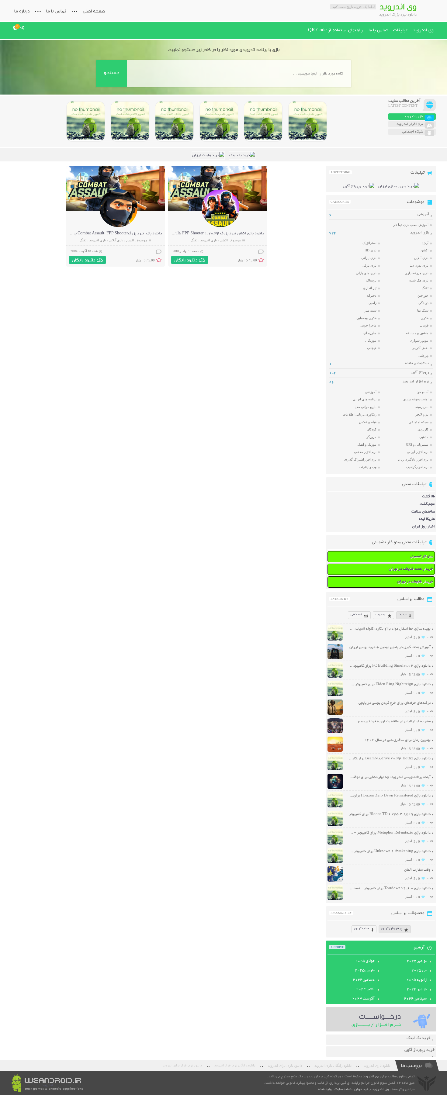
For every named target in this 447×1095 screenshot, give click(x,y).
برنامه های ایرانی (364, 399)
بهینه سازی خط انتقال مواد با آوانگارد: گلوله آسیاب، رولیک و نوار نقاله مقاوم (389, 629)
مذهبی (423, 437)
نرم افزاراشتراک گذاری (360, 459)
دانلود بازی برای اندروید (285, 1065)
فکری (424, 318)
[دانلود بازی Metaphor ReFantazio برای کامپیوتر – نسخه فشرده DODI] (85, 121)
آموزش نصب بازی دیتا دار (410, 224)
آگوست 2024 (363, 999)
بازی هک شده (418, 280)
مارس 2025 (365, 971)
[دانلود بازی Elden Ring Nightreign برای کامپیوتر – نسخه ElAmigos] (263, 121)
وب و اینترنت (367, 467)
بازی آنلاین (116, 240)
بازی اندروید (208, 240)
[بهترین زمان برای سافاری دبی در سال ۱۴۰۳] (335, 751)
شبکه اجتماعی (418, 422)
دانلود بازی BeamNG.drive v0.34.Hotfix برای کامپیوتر (389, 759)
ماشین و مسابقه (417, 333)
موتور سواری (419, 340)
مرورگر (371, 437)
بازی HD (370, 250)
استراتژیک (369, 243)
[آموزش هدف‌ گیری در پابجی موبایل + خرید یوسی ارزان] (335, 658)
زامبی (372, 303)
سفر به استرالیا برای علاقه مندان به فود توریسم (394, 722)
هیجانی (371, 348)
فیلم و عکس (367, 422)
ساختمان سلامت (423, 512)
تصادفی (356, 615)
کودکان (371, 429)
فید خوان (361, 1089)
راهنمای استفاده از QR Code (335, 30)
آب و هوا (422, 392)
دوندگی (423, 303)
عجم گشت (427, 504)
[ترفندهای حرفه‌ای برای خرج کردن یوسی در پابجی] (335, 714)
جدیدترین (361, 929)
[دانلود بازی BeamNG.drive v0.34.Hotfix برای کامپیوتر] (219, 121)
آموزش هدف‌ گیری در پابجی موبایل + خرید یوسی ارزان (390, 647)
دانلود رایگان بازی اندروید (333, 1065)
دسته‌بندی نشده (417, 363)
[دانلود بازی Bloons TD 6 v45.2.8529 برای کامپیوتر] (130, 121)
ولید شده (325, 1089)
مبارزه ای (369, 333)
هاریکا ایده (427, 519)
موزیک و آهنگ (366, 444)
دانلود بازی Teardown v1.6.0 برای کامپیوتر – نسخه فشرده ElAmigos (389, 888)
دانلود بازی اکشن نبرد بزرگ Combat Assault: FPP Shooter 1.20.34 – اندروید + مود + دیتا (190, 234)
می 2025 (419, 971)
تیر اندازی (369, 288)
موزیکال (370, 340)
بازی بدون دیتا (419, 265)
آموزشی (423, 214)
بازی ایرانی (368, 258)
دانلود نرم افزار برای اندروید (182, 1065)
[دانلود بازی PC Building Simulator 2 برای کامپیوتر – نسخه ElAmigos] (307, 121)
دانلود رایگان (185, 260)
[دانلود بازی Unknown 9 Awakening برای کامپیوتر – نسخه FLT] (335, 862)
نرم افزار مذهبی (365, 452)
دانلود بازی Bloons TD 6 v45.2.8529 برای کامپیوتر (390, 814)
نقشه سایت (343, 1089)
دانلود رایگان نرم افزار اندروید (234, 1065)
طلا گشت (428, 497)
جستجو (111, 72)
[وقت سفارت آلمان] (335, 881)
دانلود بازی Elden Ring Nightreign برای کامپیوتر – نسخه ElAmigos (389, 684)
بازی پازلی (369, 265)
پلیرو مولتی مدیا (365, 407)
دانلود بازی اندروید (377, 1065)
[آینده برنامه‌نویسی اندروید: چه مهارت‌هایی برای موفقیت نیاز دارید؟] (335, 788)
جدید (403, 615)
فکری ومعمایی (366, 318)
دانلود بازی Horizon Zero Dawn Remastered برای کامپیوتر (389, 796)
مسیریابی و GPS (417, 444)
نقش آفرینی (420, 348)
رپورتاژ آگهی (420, 373)
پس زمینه (421, 407)
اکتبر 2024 (365, 989)
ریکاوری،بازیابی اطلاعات (359, 414)
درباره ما (21, 11)
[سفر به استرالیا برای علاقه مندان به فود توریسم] (335, 732)
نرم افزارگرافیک (417, 467)
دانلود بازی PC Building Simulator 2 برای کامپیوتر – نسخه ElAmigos (389, 666)
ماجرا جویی (368, 325)
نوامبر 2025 (417, 961)
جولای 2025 (365, 961)
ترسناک (371, 280)
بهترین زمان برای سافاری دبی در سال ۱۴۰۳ (398, 740)
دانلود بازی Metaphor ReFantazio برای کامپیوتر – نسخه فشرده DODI (389, 833)
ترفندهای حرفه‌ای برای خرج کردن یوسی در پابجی (395, 703)
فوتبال (424, 325)
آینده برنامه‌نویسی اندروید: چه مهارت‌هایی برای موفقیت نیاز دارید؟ (389, 777)
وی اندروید (423, 30)
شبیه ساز (370, 310)
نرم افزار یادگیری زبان (413, 459)
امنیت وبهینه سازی (415, 399)
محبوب (380, 615)
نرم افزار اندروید (416, 382)
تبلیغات (400, 30)
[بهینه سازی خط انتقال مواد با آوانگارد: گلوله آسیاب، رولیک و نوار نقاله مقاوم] (335, 640)
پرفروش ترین (391, 929)
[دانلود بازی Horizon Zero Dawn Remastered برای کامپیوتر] (174, 121)
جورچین (423, 295)
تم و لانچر (421, 414)
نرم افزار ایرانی (417, 452)
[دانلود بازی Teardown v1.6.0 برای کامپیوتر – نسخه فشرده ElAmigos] (335, 899)
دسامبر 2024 (364, 980)
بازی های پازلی (366, 273)
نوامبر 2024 (417, 989)
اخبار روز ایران (423, 527)
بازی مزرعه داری (416, 273)
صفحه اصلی (94, 11)
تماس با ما (56, 11)
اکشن (224, 240)
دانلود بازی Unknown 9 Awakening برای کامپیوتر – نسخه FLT (389, 851)
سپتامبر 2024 (415, 999)
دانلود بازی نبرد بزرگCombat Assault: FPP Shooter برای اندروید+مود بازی (101, 234)
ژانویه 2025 (416, 980)
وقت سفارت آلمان (417, 870)
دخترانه (371, 295)
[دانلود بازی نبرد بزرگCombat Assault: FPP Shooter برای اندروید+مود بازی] (118, 226)
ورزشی (423, 355)
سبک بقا (422, 310)
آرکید (425, 243)
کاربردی (423, 429)
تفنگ (194, 240)
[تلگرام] (22, 28)
